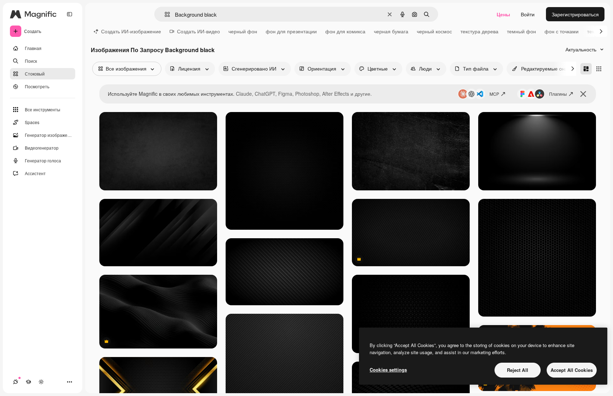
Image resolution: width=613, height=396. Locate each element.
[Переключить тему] (41, 381)
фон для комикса (345, 31)
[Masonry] (586, 68)
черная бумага (391, 31)
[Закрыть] (583, 94)
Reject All (517, 370)
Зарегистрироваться (575, 14)
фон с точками (562, 31)
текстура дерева (479, 31)
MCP (494, 94)
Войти (528, 14)
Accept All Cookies (572, 370)
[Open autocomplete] (164, 14)
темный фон (521, 31)
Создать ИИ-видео (198, 31)
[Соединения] (15, 381)
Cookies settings (388, 369)
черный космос (434, 31)
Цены (503, 14)
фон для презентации (291, 31)
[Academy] (28, 381)
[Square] (598, 68)
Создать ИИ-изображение (131, 31)
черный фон (242, 31)
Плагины (558, 94)
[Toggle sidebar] (69, 14)
